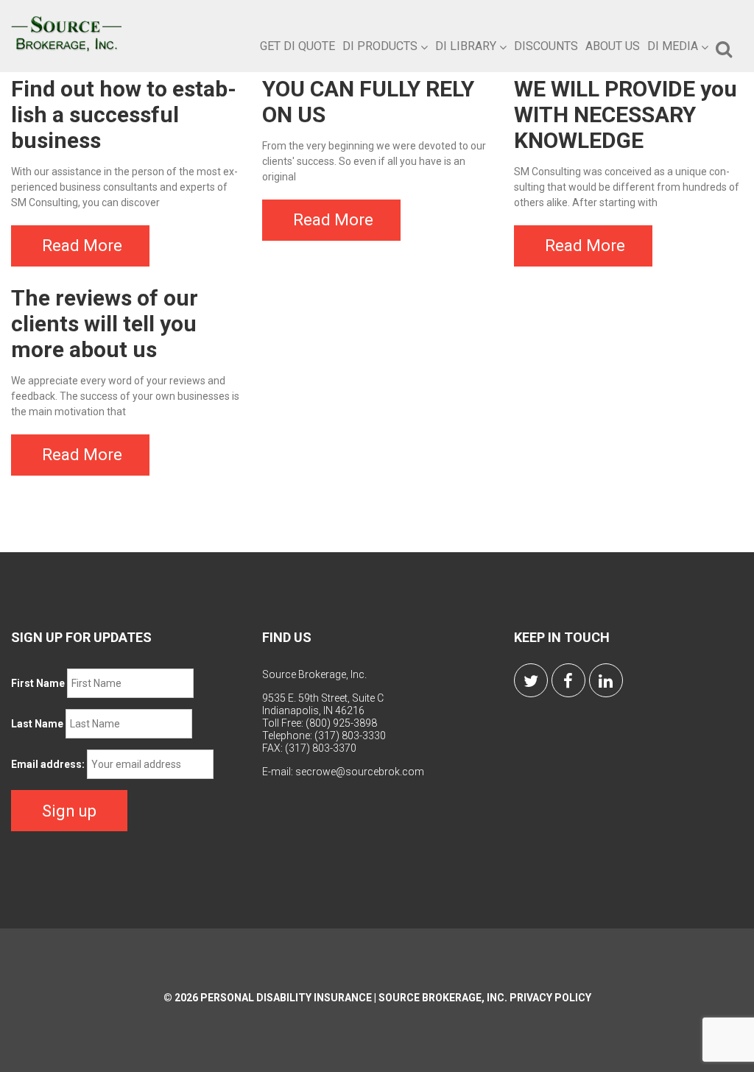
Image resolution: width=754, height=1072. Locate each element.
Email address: (48, 764)
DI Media (672, 46)
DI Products (379, 46)
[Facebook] (568, 680)
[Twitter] (531, 680)
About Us (612, 46)
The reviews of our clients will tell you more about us (104, 323)
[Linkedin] (606, 680)
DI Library (465, 46)
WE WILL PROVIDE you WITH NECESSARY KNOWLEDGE (625, 114)
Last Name (37, 724)
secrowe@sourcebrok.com (359, 771)
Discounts (546, 46)
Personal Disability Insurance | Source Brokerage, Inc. (353, 998)
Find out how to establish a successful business (123, 114)
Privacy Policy (550, 998)
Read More (82, 245)
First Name (38, 683)
